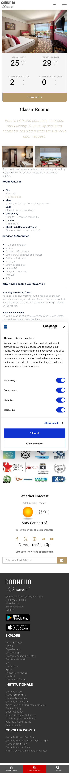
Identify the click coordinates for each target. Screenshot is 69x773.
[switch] (60, 390)
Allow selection (34, 443)
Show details (51, 422)
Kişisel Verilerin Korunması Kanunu (26, 705)
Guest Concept (14, 711)
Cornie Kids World (16, 659)
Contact (10, 676)
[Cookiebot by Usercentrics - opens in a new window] (43, 327)
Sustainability (14, 725)
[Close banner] (64, 327)
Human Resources (16, 698)
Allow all (34, 433)
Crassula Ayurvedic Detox (21, 656)
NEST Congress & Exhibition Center (26, 750)
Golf (8, 662)
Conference (12, 666)
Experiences (13, 649)
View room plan (14, 196)
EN (54, 4)
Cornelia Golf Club (16, 744)
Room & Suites (14, 642)
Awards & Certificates (18, 721)
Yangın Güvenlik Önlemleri (21, 715)
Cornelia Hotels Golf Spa (20, 737)
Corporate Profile (16, 694)
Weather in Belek (15, 679)
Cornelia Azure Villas (18, 747)
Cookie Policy (13, 708)
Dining (9, 645)
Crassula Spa (13, 652)
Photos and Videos (16, 672)
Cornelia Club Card (17, 701)
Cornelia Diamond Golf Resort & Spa (27, 740)
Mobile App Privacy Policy (21, 718)
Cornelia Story (14, 691)
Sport (9, 669)
